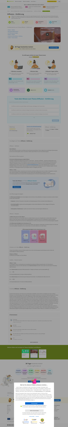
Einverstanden (34, 403)
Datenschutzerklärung (39, 391)
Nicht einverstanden (34, 410)
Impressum (37, 416)
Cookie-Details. (48, 391)
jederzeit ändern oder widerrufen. (24, 398)
